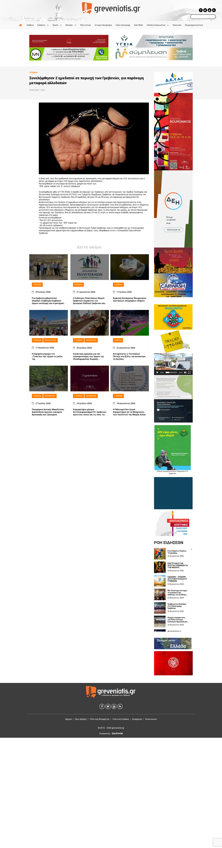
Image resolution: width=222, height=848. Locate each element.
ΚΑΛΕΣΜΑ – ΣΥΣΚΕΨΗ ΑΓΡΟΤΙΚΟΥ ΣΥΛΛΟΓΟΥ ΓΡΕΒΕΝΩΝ (177, 579)
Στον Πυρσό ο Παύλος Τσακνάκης (177, 552)
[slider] (171, 372)
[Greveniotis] (111, 8)
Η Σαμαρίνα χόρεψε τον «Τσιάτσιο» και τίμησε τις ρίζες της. (47, 356)
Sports (117, 340)
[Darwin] (117, 733)
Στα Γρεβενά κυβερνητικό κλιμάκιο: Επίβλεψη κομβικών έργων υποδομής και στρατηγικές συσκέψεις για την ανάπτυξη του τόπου (48, 301)
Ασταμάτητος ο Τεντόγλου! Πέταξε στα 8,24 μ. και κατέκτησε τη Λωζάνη (129, 356)
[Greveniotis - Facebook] (201, 10)
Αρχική (68, 719)
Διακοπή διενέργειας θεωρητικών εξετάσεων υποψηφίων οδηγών (129, 299)
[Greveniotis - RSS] (214, 10)
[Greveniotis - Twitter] (205, 10)
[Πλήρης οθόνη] (189, 372)
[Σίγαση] (185, 372)
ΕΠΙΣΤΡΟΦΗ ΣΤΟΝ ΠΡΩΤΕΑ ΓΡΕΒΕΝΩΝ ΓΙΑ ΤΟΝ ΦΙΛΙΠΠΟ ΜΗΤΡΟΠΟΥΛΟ (178, 565)
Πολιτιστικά (50, 340)
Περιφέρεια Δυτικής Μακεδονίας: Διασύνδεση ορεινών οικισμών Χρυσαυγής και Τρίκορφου (48, 412)
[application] (173, 364)
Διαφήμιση (137, 719)
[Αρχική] (21, 25)
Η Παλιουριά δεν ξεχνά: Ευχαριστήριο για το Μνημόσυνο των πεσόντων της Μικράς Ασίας (129, 412)
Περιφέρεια (91, 340)
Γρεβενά (37, 285)
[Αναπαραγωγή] (157, 372)
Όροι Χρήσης (81, 719)
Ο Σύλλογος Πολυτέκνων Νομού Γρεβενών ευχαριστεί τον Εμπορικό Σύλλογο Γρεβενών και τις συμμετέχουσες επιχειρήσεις (89, 301)
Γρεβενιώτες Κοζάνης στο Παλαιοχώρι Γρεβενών (177, 606)
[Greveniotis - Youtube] (209, 10)
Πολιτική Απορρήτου (99, 719)
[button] (173, 364)
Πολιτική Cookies (121, 719)
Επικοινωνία (151, 719)
